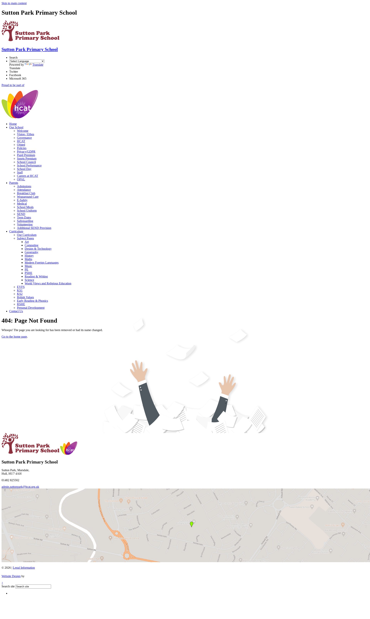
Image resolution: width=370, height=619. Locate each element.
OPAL (21, 179)
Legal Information (24, 567)
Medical (22, 203)
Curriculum (16, 231)
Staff (20, 172)
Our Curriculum (26, 234)
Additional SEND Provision (34, 228)
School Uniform (27, 210)
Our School (16, 127)
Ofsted (21, 144)
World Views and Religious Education (48, 283)
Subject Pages (25, 238)
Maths (28, 259)
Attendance (24, 189)
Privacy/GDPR (26, 151)
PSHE (28, 273)
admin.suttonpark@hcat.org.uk (20, 486)
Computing (31, 245)
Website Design (11, 576)
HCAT (21, 141)
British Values (25, 297)
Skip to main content (14, 3)
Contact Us (16, 311)
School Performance (29, 165)
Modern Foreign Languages (42, 262)
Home (13, 123)
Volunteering (25, 224)
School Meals (25, 207)
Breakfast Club (26, 193)
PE (26, 269)
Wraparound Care (28, 196)
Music (28, 266)
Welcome (22, 130)
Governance (24, 137)
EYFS (21, 286)
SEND (21, 214)
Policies (21, 148)
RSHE (21, 304)
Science (29, 280)
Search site (8, 586)
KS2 (20, 293)
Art (27, 241)
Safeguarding (25, 221)
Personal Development (31, 307)
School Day (24, 169)
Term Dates (24, 217)
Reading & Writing (36, 276)
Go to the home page (14, 336)
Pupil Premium (26, 155)
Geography (31, 252)
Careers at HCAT (27, 175)
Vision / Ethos (25, 134)
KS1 (20, 290)
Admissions (24, 186)
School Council (26, 162)
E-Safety (22, 200)
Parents (13, 182)
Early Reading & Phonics (32, 300)
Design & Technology (38, 248)
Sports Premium (26, 158)
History (29, 255)
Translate (37, 64)
